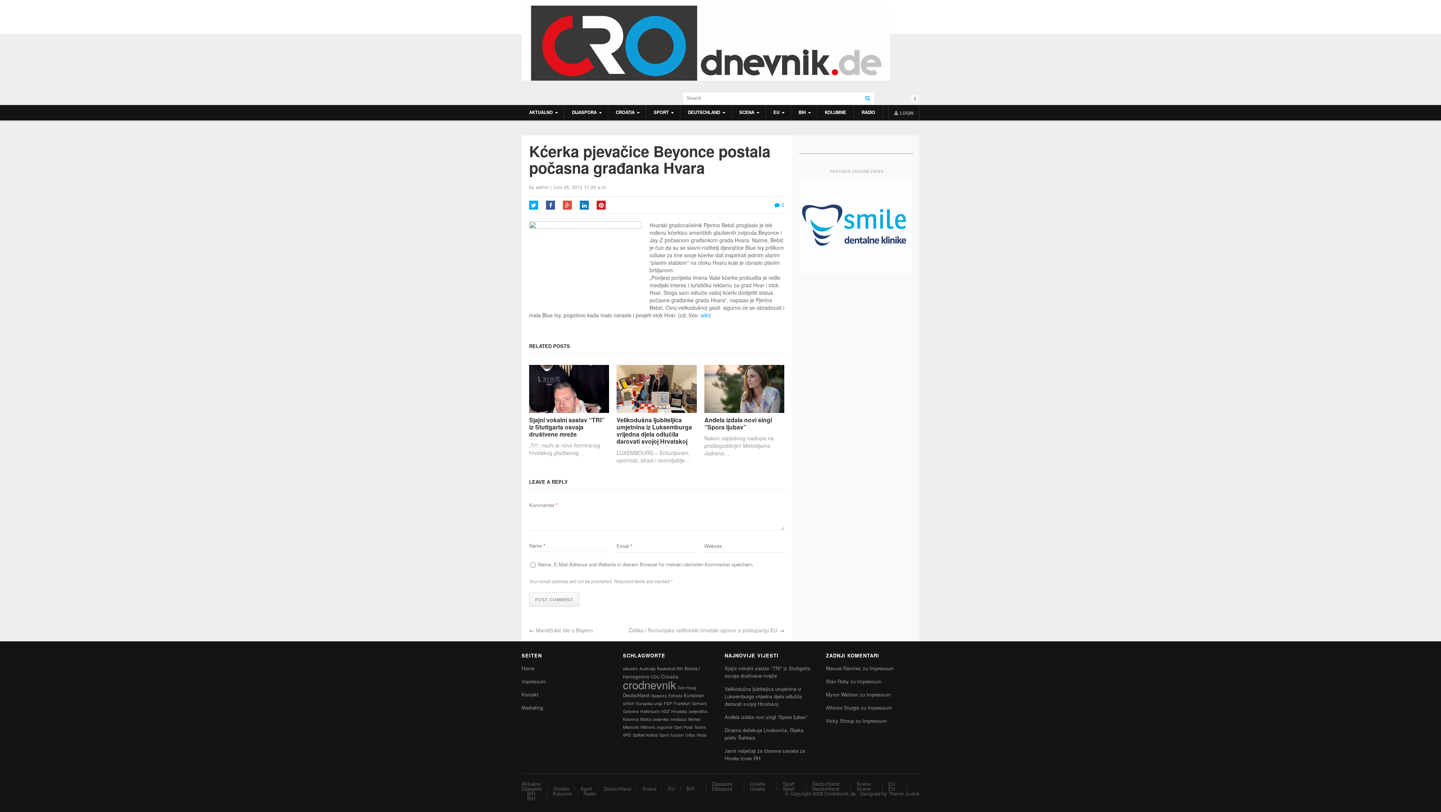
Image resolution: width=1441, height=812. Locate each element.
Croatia (625, 112)
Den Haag (687, 687)
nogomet (664, 727)
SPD (627, 735)
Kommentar (543, 505)
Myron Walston (842, 694)
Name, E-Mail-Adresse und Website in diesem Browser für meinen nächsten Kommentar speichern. (646, 564)
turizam (677, 735)
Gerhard (699, 703)
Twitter (533, 205)
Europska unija (649, 703)
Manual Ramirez (843, 668)
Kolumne (835, 112)
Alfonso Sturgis (842, 707)
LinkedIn (584, 205)
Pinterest (601, 205)
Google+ (567, 205)
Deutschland (704, 112)
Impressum (534, 681)
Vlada (701, 735)
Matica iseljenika (654, 719)
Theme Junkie (904, 793)
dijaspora (659, 695)
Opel (678, 727)
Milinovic (648, 727)
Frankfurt (682, 703)
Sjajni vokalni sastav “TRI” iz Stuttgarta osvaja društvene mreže (567, 427)
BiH (802, 112)
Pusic (688, 727)
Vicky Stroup (840, 720)
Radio (868, 112)
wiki (705, 315)
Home (528, 668)
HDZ (665, 711)
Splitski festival (645, 735)
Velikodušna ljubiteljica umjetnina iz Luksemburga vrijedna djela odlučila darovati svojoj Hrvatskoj (654, 430)
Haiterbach (650, 711)
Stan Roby (837, 681)
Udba (690, 735)
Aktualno (541, 112)
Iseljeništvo (698, 711)
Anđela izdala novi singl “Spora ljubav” (738, 423)
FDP (668, 703)
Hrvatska (679, 711)
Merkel (694, 719)
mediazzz (678, 719)
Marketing (532, 707)
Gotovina (631, 711)
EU (776, 112)
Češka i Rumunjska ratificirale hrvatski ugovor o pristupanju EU (703, 630)
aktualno (630, 668)
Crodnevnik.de (840, 793)
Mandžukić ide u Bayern (564, 630)
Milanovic (631, 727)
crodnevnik (649, 684)
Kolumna (631, 719)
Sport (661, 112)
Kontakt (530, 694)
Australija (647, 668)
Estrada (675, 695)
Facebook (550, 205)
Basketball (666, 668)
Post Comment (554, 599)
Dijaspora (584, 112)
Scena (746, 112)
